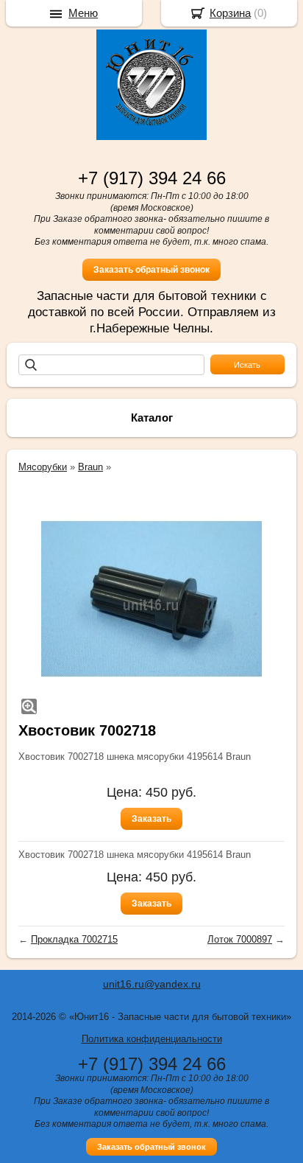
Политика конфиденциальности (152, 1038)
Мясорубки (42, 466)
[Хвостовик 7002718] (151, 599)
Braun (90, 466)
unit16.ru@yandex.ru (152, 984)
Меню (83, 13)
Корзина (230, 13)
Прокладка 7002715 (74, 939)
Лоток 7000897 (239, 939)
